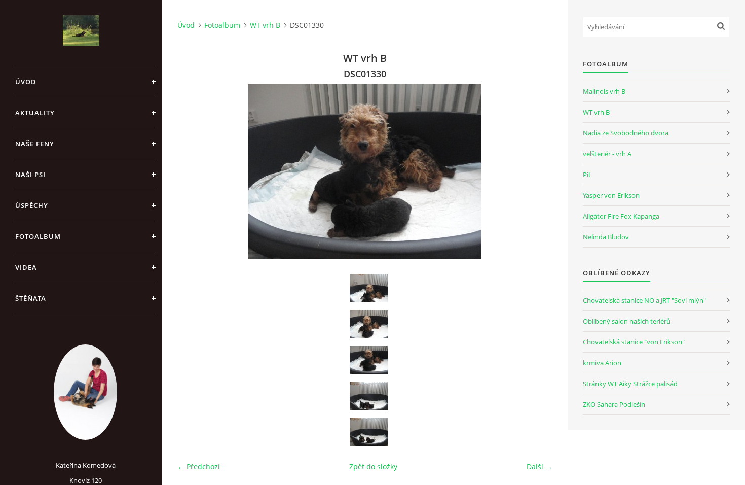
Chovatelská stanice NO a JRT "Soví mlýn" (644, 300)
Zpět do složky (373, 466)
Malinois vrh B (604, 91)
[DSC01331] (368, 396)
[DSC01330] (368, 360)
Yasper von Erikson (611, 195)
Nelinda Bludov (606, 236)
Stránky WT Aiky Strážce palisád (630, 383)
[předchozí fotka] (193, 171)
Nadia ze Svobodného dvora (625, 132)
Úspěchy (31, 205)
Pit (587, 174)
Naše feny (34, 143)
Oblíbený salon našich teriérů (626, 321)
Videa (26, 267)
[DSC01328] (368, 288)
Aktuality (35, 112)
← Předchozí (198, 466)
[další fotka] (536, 171)
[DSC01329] (368, 324)
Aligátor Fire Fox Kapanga (621, 216)
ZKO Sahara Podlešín (614, 404)
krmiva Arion (602, 362)
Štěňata (30, 298)
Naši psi (30, 174)
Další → (539, 466)
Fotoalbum (38, 236)
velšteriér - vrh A (607, 153)
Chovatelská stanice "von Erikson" (634, 342)
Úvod (25, 81)
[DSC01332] (368, 432)
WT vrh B (265, 25)
